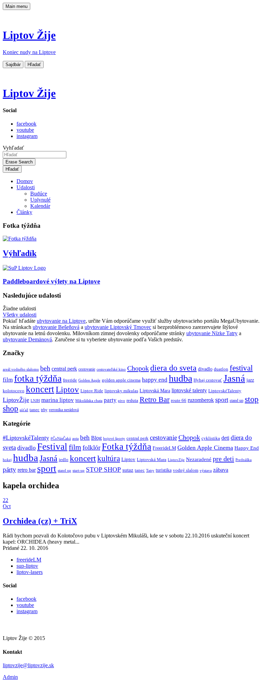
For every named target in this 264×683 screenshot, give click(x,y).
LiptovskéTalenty (224, 390)
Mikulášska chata (88, 401)
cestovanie (86, 369)
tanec (35, 409)
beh (45, 368)
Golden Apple (89, 380)
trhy (44, 410)
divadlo (205, 369)
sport (221, 399)
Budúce (38, 193)
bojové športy (114, 438)
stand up (236, 400)
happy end (154, 379)
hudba (180, 378)
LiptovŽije (16, 399)
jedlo (63, 459)
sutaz (127, 470)
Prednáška (243, 460)
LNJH (35, 401)
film (8, 379)
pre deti (223, 458)
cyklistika (210, 438)
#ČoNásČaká (61, 438)
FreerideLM (164, 448)
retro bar (27, 470)
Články (24, 212)
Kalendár (40, 206)
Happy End (246, 448)
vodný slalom (185, 470)
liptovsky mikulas (121, 390)
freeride (70, 380)
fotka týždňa (38, 378)
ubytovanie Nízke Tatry (212, 333)
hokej (7, 460)
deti (225, 438)
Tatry (150, 470)
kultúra (108, 458)
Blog (96, 438)
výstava (206, 470)
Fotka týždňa (126, 446)
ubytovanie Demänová (27, 339)
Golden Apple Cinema (205, 447)
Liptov (67, 389)
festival (241, 368)
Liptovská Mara (155, 390)
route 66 (178, 400)
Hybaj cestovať (208, 380)
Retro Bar (154, 399)
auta (75, 438)
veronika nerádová (64, 410)
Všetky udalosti (19, 315)
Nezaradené (198, 459)
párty (9, 469)
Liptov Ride (91, 390)
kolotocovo (13, 390)
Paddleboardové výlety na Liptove (51, 281)
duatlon (221, 369)
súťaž (24, 410)
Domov (24, 181)
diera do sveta (173, 367)
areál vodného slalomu (21, 369)
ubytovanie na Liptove (61, 321)
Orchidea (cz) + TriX (40, 520)
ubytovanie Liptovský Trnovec (118, 327)
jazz (250, 380)
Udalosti (25, 187)
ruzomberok (201, 400)
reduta (132, 400)
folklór (91, 447)
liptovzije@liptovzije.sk (28, 665)
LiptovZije (176, 460)
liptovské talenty (189, 390)
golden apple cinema (121, 380)
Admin (10, 677)
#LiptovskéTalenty (26, 437)
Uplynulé (40, 200)
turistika (164, 470)
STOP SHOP (103, 469)
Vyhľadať (13, 148)
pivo (121, 401)
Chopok (138, 368)
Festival (52, 446)
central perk (64, 369)
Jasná (234, 378)
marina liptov (57, 400)
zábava (220, 470)
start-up (79, 470)
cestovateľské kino (111, 369)
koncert (40, 389)
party (110, 400)
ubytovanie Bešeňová (56, 327)
